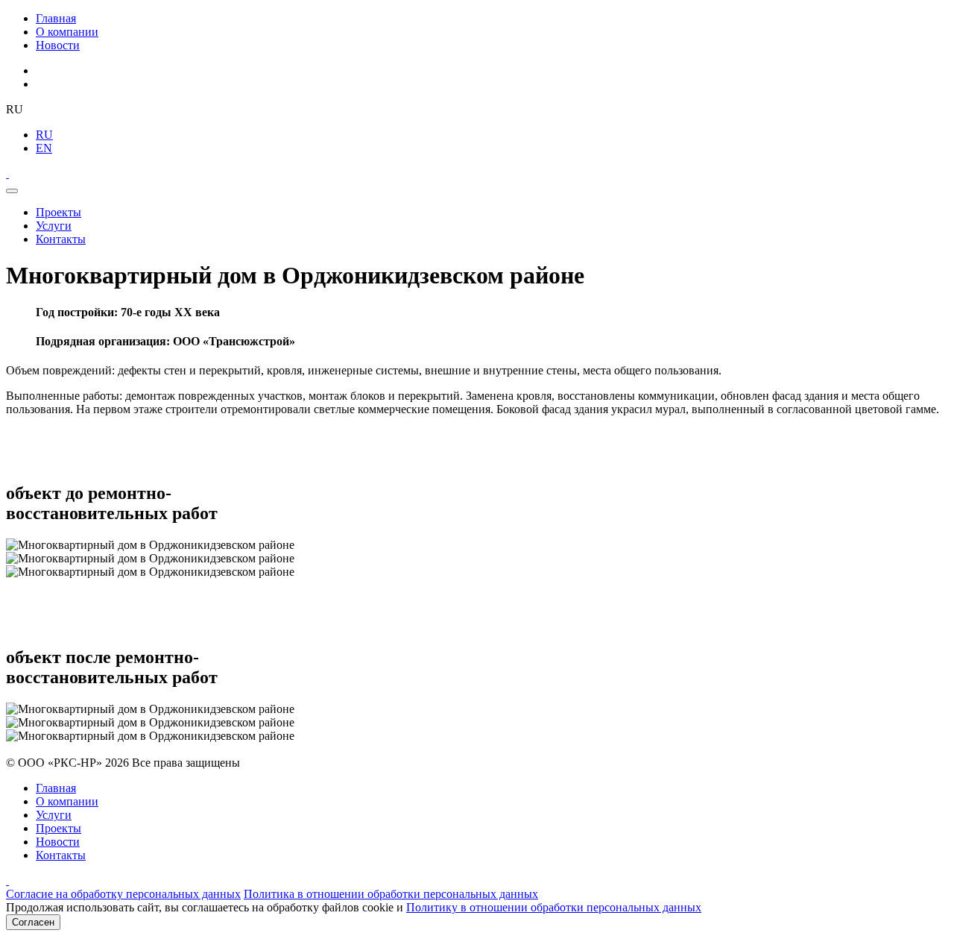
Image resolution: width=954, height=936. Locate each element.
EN (44, 148)
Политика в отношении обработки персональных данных (391, 894)
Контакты (61, 239)
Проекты (58, 212)
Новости (58, 45)
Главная (56, 18)
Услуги (54, 225)
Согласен (33, 922)
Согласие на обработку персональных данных (123, 894)
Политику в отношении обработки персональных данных (553, 907)
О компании (67, 31)
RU (44, 134)
